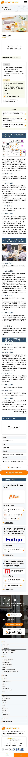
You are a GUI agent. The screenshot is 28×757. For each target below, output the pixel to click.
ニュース (3, 691)
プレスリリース (4, 708)
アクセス (3, 686)
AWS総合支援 (6, 648)
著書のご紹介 (4, 684)
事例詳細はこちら (9, 523)
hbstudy (4, 700)
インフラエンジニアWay (6, 698)
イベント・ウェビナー (5, 712)
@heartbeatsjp (7, 745)
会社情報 (5, 679)
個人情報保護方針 (5, 688)
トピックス (4, 710)
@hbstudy (14, 745)
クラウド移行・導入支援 (6, 662)
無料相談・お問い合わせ (15, 473)
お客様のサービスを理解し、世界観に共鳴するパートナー (13, 125)
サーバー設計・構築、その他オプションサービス (10, 671)
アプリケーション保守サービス (7, 673)
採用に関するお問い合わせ (8, 721)
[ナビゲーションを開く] (25, 2)
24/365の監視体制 (13, 99)
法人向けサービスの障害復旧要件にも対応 (13, 114)
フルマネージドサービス (6, 660)
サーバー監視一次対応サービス (12, 96)
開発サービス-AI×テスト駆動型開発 (8, 669)
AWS (4, 99)
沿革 (3, 683)
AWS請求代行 (4, 654)
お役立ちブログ (5, 696)
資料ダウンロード (15, 467)
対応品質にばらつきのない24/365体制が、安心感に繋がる (12, 119)
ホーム (4, 641)
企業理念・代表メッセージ (6, 681)
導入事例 (5, 675)
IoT (7, 99)
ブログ (4, 694)
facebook (20, 745)
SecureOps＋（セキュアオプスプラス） (9, 650)
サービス (4, 656)
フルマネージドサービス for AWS (8, 652)
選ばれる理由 (5, 645)
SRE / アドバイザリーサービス (7, 666)
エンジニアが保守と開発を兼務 (9, 101)
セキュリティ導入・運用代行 (7, 664)
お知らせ (3, 705)
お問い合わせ (5, 718)
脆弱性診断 (4, 667)
